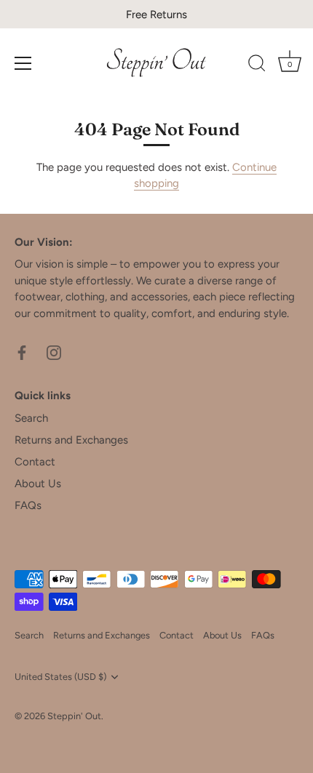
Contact (35, 461)
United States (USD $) (60, 676)
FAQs (28, 505)
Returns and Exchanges (71, 439)
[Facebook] (22, 351)
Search (31, 418)
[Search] (257, 65)
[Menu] (23, 63)
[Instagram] (54, 351)
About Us (38, 483)
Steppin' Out (74, 715)
